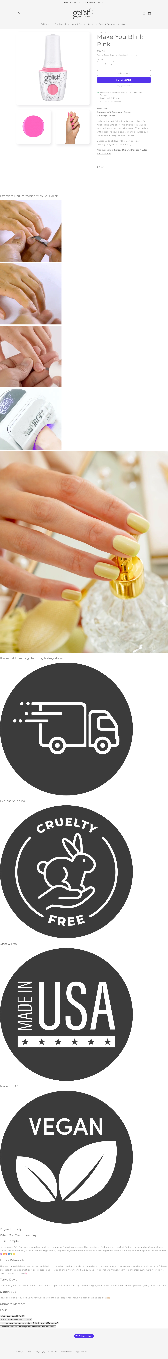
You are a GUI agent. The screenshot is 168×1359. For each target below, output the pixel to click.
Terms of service (66, 1352)
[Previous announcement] (17, 2)
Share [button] (102, 167)
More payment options (124, 86)
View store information (110, 102)
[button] (19, 13)
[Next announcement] (150, 2)
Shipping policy (81, 1352)
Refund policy (53, 1352)
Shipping (113, 55)
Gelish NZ (26, 1352)
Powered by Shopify (37, 1352)
